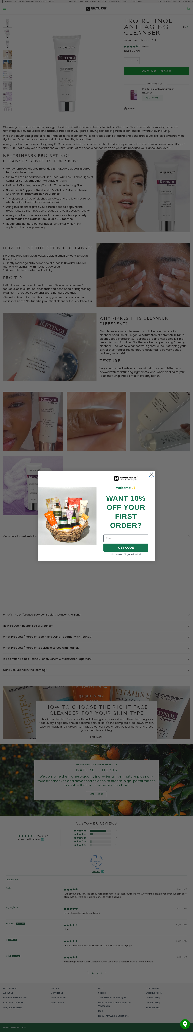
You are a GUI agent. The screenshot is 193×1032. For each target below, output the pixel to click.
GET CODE (126, 547)
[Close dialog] (151, 474)
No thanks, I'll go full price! (126, 554)
